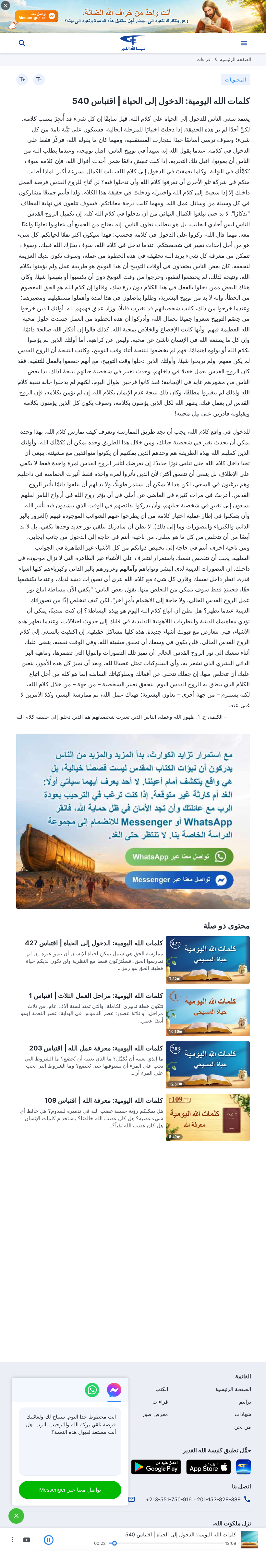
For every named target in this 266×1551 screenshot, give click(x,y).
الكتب (161, 1389)
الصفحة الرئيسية (235, 59)
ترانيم (245, 1401)
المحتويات (235, 79)
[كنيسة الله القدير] (133, 43)
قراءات (204, 59)
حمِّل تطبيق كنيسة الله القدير (217, 1450)
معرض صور (155, 1414)
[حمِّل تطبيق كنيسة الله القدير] (243, 1466)
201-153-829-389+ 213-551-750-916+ (193, 1499)
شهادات (243, 1414)
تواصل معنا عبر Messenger (70, 1489)
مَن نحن (242, 1426)
